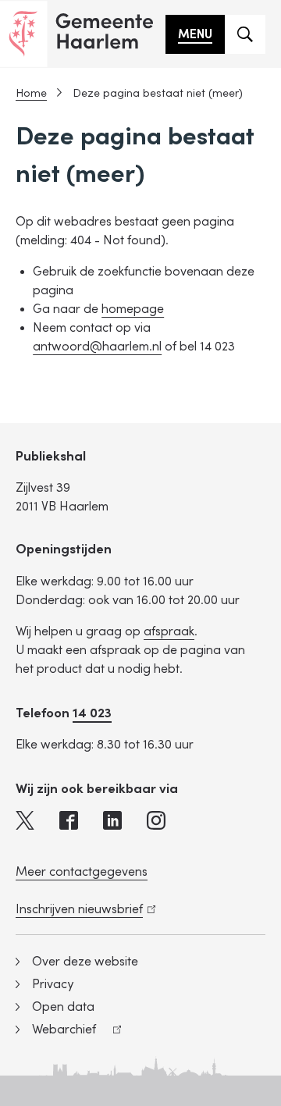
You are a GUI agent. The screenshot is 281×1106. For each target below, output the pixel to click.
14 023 (92, 713)
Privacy (52, 984)
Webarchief (56, 1031)
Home (31, 93)
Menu (195, 34)
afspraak (169, 631)
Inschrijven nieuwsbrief (83, 909)
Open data (63, 1007)
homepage (132, 309)
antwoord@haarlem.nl (97, 347)
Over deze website (85, 962)
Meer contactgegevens (82, 872)
